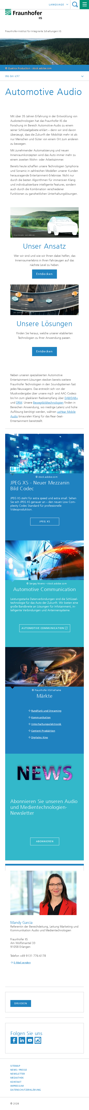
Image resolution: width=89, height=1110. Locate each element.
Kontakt (15, 1082)
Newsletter (17, 1074)
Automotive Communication (43, 628)
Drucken (20, 1003)
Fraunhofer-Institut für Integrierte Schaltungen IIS (33, 31)
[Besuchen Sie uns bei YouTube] (29, 1040)
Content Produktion (43, 730)
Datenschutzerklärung (25, 1090)
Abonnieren (45, 841)
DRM (19, 402)
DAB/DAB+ (71, 398)
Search (75, 4)
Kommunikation (41, 717)
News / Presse (18, 1070)
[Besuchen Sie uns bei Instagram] (38, 1040)
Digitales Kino (39, 737)
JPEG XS (44, 521)
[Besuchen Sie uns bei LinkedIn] (22, 1040)
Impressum (17, 1086)
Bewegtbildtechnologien (48, 402)
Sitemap (15, 1066)
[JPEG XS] (44, 454)
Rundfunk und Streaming (46, 710)
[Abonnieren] (44, 774)
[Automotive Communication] (44, 561)
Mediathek (17, 1077)
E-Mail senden (22, 962)
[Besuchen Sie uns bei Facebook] (14, 1040)
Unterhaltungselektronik (46, 724)
